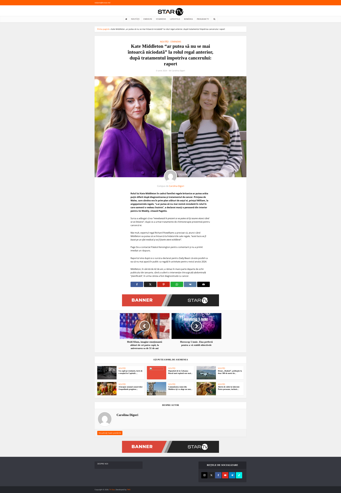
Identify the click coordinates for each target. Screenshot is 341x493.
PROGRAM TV (203, 19)
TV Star (112, 489)
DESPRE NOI (102, 463)
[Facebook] (218, 475)
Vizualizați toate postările (110, 433)
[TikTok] (239, 475)
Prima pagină (103, 29)
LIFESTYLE (175, 19)
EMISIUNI (147, 19)
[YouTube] (225, 475)
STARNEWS (161, 19)
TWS (128, 489)
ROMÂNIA (188, 19)
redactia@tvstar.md (102, 2)
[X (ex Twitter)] (211, 475)
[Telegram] (232, 475)
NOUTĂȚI (135, 19)
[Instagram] (204, 475)
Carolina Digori (178, 70)
